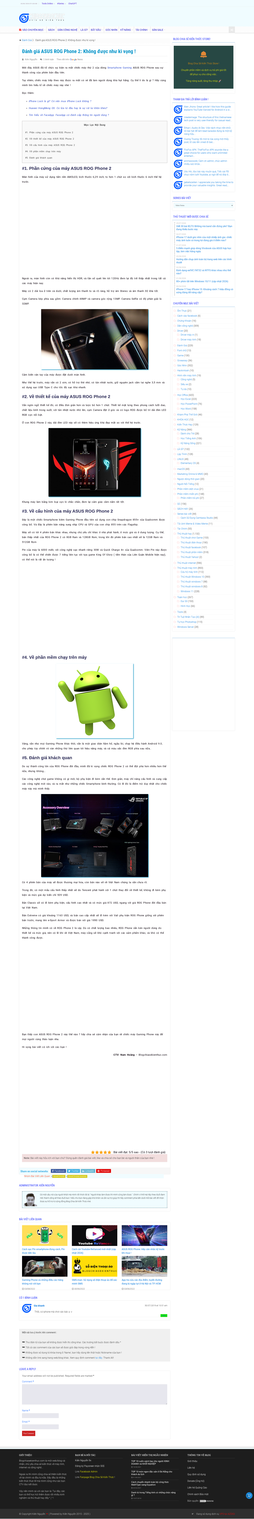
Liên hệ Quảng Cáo (197, 1487)
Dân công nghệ (185, 325)
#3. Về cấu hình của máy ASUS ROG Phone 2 (50, 145)
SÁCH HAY (182, 508)
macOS (181, 469)
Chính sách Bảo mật (197, 1494)
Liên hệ (191, 1467)
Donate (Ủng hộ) (195, 1481)
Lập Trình (182, 454)
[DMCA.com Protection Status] (206, 1500)
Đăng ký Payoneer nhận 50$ (89, 1466)
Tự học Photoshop (186, 622)
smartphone (59, 1176)
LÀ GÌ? (84, 29)
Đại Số (184, 601)
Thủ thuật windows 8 (192, 586)
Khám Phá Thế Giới (187, 414)
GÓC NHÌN (111, 29)
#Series (60, 3)
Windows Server (185, 627)
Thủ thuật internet (186, 563)
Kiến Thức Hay (184, 424)
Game (180, 355)
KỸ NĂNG (125, 29)
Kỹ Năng (181, 429)
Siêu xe (184, 384)
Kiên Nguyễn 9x (83, 1460)
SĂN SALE (157, 29)
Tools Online (47, 3)
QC (178, 503)
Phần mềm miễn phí (187, 494)
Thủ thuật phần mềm (192, 552)
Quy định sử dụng (196, 1474)
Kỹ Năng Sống (188, 443)
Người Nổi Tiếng (185, 484)
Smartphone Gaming (119, 67)
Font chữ (181, 350)
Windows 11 (187, 591)
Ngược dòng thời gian (188, 479)
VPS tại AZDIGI (227, 1514)
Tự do (184, 389)
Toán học (182, 597)
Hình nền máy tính (186, 375)
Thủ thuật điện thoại (191, 542)
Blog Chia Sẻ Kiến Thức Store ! (203, 63)
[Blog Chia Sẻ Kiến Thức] (42, 18)
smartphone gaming (77, 1176)
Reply (164, 1316)
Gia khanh (39, 1305)
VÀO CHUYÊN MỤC (33, 29)
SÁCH (51, 29)
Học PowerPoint (189, 403)
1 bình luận (48, 59)
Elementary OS (188, 463)
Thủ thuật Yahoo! (190, 557)
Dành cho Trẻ (187, 433)
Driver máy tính (188, 339)
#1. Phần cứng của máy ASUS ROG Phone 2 (49, 132)
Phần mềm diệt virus (188, 489)
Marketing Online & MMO (190, 474)
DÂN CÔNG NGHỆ (67, 29)
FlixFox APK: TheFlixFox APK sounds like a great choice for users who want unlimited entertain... (206, 152)
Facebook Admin (88, 1471)
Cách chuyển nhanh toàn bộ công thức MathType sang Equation (150, 1483)
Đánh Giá (27, 40)
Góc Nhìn (182, 365)
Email (26, 1421)
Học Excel (186, 399)
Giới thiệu (192, 1461)
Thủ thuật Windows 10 (192, 576)
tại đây (98, 1357)
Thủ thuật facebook (191, 547)
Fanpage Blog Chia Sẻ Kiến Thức (97, 1477)
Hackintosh (183, 370)
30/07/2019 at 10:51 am (156, 1305)
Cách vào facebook (187, 315)
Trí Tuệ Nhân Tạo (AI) (188, 617)
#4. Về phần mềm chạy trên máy (43, 151)
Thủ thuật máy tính (187, 568)
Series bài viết (184, 513)
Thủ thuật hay (184, 533)
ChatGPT (72, 3)
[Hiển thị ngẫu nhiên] (232, 29)
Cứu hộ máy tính (189, 572)
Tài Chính (182, 528)
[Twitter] (192, 1514)
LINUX (180, 459)
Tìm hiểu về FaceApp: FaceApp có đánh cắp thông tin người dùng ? (69, 115)
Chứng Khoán (184, 320)
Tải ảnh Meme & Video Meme (192, 523)
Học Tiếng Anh (188, 438)
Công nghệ (186, 379)
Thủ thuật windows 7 (192, 581)
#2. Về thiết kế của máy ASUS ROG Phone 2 (49, 138)
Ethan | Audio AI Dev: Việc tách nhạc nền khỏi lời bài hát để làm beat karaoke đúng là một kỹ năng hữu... (208, 130)
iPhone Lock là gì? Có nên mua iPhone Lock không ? (60, 101)
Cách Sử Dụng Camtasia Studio (197, 517)
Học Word (186, 408)
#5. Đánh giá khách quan (39, 157)
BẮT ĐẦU (96, 29)
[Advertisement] (94, 207)
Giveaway (182, 360)
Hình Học (185, 606)
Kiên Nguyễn (31, 59)
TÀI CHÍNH (141, 29)
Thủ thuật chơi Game (192, 537)
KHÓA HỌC (183, 419)
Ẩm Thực (182, 310)
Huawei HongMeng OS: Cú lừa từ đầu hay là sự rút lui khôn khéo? (68, 108)
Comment (28, 1381)
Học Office (182, 395)
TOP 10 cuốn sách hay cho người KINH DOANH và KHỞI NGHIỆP (150, 1462)
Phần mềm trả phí (190, 498)
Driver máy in (187, 334)
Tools (180, 612)
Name (26, 1410)
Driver (180, 330)
